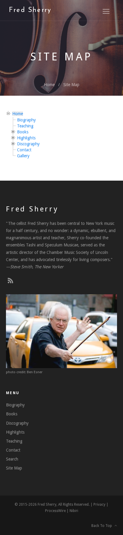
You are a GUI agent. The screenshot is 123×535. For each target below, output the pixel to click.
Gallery (23, 155)
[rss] (10, 280)
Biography (26, 120)
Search (12, 459)
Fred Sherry (30, 10)
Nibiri (74, 511)
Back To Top (103, 526)
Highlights (26, 137)
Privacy (99, 504)
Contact (24, 149)
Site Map (71, 84)
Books (22, 131)
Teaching (25, 126)
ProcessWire (55, 511)
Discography (28, 143)
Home (49, 84)
